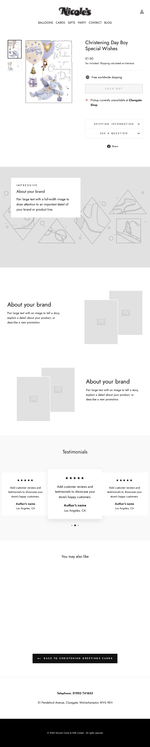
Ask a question (114, 133)
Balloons (45, 23)
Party (82, 23)
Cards (60, 23)
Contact (95, 23)
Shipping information (114, 124)
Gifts (71, 23)
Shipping (105, 63)
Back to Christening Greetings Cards (77, 658)
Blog (108, 23)
